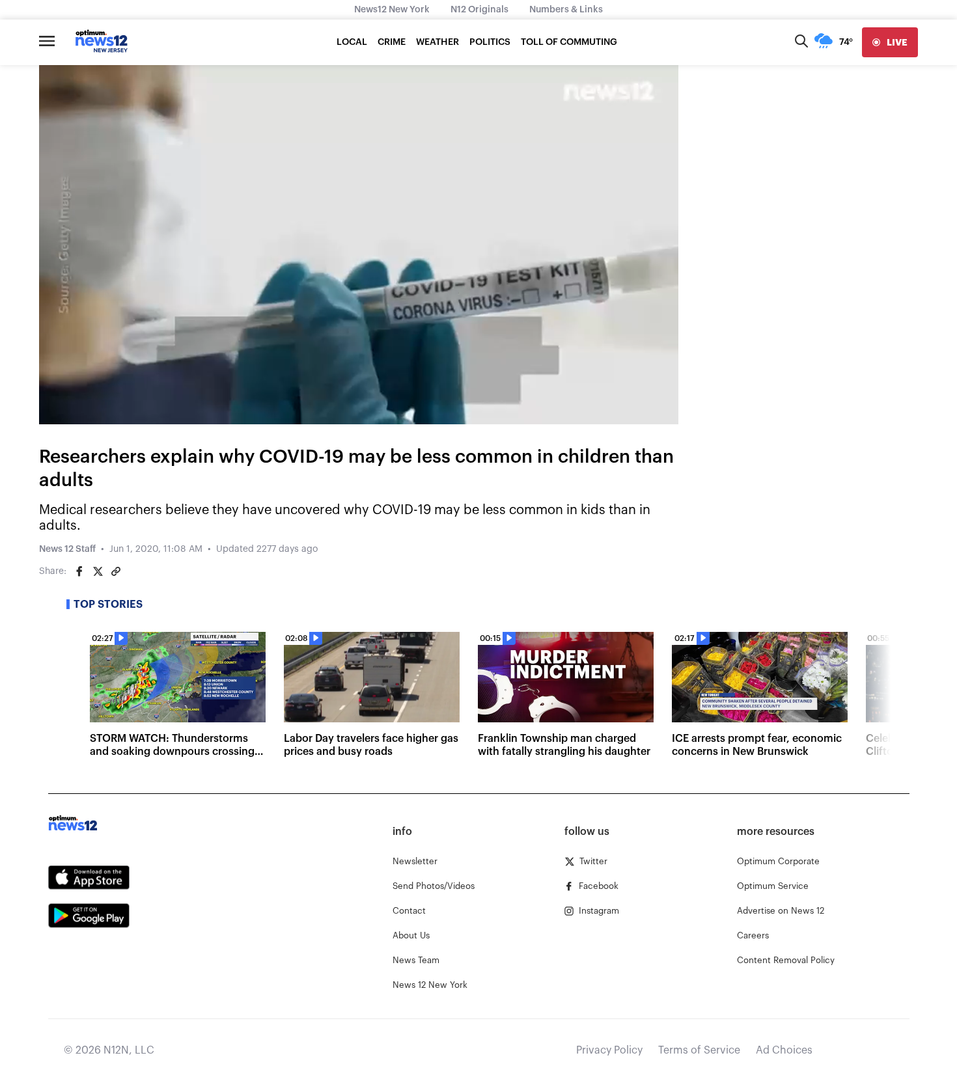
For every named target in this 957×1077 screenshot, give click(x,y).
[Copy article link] (116, 571)
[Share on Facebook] (79, 571)
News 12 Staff (67, 549)
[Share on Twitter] (97, 571)
